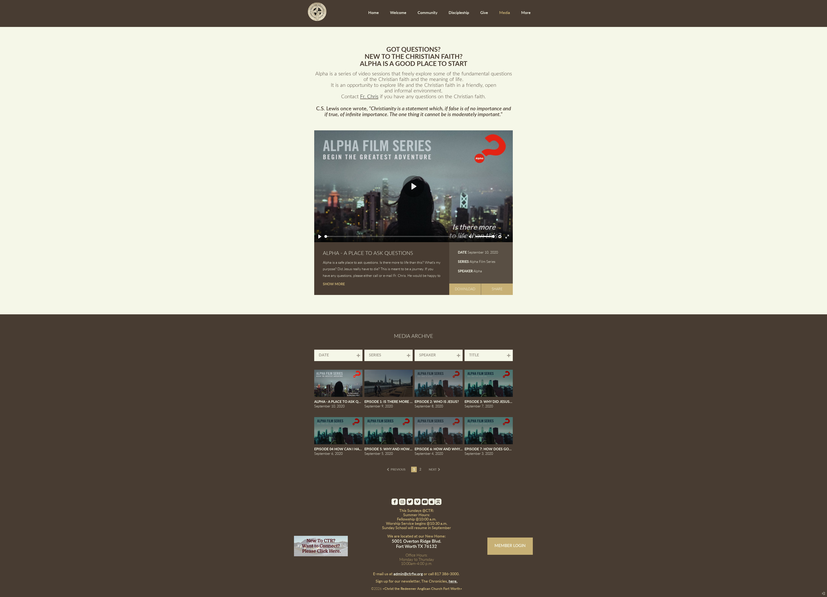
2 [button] (420, 469)
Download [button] (465, 289)
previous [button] (398, 469)
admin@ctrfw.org (408, 574)
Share (497, 289)
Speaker (465, 271)
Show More (334, 284)
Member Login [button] (510, 546)
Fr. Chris (369, 96)
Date (462, 252)
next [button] (433, 469)
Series (463, 261)
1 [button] (414, 469)
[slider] (390, 236)
